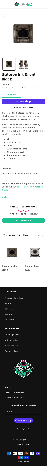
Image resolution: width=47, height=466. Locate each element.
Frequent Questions (14, 298)
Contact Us (10, 319)
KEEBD (26, 462)
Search (8, 303)
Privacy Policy (11, 345)
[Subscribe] (39, 412)
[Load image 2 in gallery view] (23, 63)
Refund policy (11, 340)
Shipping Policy (12, 335)
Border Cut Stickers (14, 393)
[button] (4, 4)
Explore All (10, 309)
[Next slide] (42, 235)
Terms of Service (13, 351)
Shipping (17, 88)
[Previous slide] (38, 235)
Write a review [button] (23, 220)
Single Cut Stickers (14, 398)
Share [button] (7, 197)
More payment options (23, 107)
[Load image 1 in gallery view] (9, 63)
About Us (9, 314)
